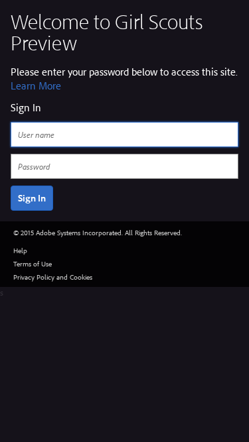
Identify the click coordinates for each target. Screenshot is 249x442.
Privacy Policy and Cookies (52, 277)
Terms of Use (32, 263)
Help (20, 250)
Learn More (36, 85)
